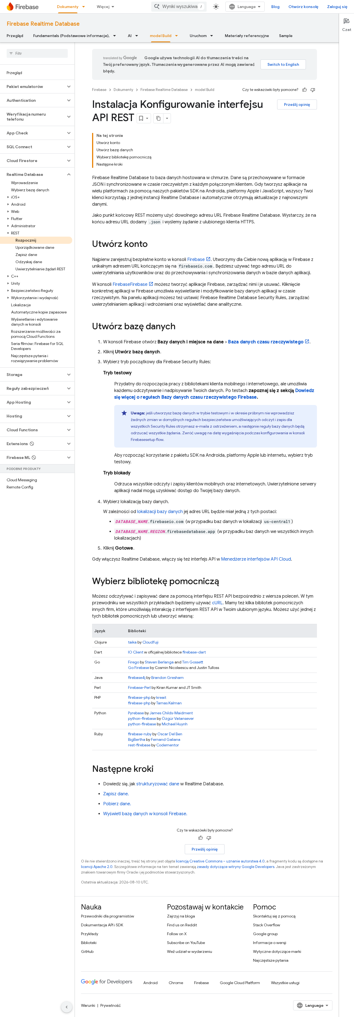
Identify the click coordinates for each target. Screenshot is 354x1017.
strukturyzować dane (157, 784)
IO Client (135, 652)
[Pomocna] (304, 90)
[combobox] (179, 7)
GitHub (87, 951)
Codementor (167, 745)
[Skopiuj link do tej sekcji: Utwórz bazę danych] (181, 327)
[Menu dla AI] (138, 35)
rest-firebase (139, 745)
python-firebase (142, 718)
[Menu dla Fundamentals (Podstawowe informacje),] (116, 35)
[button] (33, 86)
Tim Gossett (192, 662)
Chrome (176, 982)
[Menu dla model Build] (178, 35)
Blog (275, 6)
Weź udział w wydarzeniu (189, 951)
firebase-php (139, 697)
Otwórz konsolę (303, 6)
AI (130, 35)
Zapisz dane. (116, 794)
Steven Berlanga (159, 662)
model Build (160, 35)
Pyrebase (136, 712)
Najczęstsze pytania (270, 960)
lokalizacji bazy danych (160, 511)
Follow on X (177, 933)
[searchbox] (37, 53)
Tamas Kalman (169, 702)
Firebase (99, 89)
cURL (217, 603)
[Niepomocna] (313, 90)
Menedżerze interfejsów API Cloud (256, 559)
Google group (265, 933)
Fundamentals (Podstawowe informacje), (71, 35)
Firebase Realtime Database (43, 23)
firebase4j (136, 677)
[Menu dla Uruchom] (213, 35)
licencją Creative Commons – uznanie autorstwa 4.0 (220, 861)
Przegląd (15, 35)
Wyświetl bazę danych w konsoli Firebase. (145, 814)
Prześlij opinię (297, 104)
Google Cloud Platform (240, 982)
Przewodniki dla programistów (107, 916)
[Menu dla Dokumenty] (85, 6)
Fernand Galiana (165, 739)
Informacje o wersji (269, 942)
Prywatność (110, 1005)
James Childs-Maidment (171, 712)
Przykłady (89, 933)
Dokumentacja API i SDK (102, 924)
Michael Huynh (175, 723)
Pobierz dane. (117, 804)
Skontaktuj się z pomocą (274, 916)
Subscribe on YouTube (186, 942)
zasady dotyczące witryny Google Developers (235, 866)
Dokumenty (68, 6)
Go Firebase (138, 667)
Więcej (103, 6)
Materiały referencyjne (247, 35)
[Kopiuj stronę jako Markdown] (158, 118)
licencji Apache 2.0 (97, 866)
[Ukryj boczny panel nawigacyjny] (66, 1007)
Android (150, 982)
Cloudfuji (150, 642)
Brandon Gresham (167, 677)
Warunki (88, 1005)
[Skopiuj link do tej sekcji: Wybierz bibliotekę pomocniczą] (224, 582)
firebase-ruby (140, 733)
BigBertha (136, 739)
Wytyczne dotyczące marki (277, 951)
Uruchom (198, 35)
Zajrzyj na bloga (181, 916)
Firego (133, 662)
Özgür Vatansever (178, 718)
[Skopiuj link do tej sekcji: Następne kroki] (159, 769)
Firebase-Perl (139, 687)
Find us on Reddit (182, 924)
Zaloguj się (337, 6)
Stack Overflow (266, 924)
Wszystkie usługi (285, 982)
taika (132, 642)
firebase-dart (194, 652)
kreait (161, 697)
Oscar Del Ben (169, 733)
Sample (286, 35)
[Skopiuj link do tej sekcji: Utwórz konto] (153, 244)
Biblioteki (89, 942)
